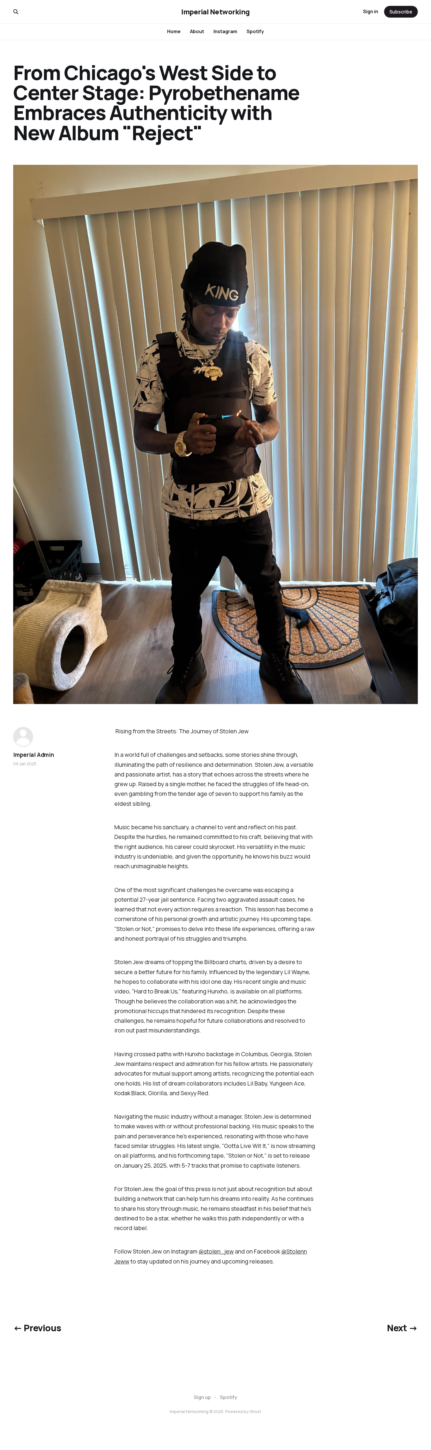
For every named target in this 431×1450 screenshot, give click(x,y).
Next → (402, 1328)
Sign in (370, 11)
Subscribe (400, 12)
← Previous (37, 1328)
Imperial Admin (33, 755)
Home (174, 31)
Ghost (255, 1411)
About (197, 31)
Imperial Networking (215, 11)
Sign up (202, 1397)
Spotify (255, 31)
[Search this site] (15, 11)
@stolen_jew (216, 1251)
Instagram (225, 31)
